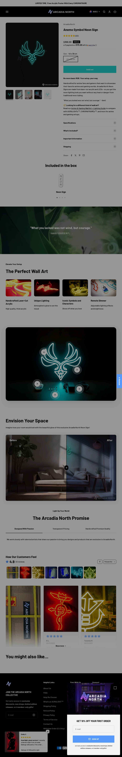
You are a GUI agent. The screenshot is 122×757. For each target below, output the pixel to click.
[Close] (115, 688)
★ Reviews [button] (119, 381)
